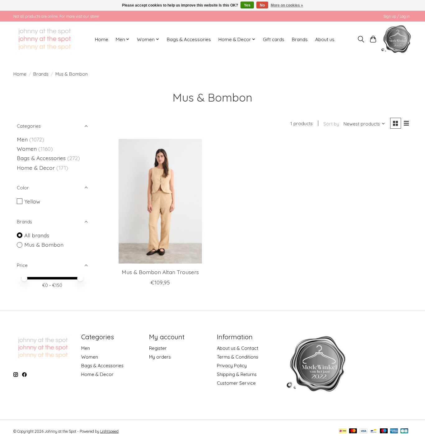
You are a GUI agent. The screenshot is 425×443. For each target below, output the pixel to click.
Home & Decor (36, 167)
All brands (36, 235)
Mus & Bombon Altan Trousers (160, 272)
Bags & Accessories (189, 39)
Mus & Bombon (43, 244)
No (262, 5)
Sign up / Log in (396, 16)
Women (27, 148)
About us (324, 39)
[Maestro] (384, 431)
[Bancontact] (373, 431)
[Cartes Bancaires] (404, 431)
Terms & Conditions (237, 357)
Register (158, 348)
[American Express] (394, 431)
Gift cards (273, 39)
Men (22, 139)
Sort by (331, 124)
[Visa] (363, 431)
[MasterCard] (353, 431)
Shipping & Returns (237, 374)
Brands (300, 39)
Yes (247, 5)
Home (101, 39)
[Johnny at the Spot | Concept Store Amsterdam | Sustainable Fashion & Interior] (44, 39)
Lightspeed (109, 431)
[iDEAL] (343, 431)
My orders (160, 357)
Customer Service (236, 383)
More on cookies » (287, 5)
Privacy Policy (232, 366)
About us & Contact (237, 348)
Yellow (32, 201)
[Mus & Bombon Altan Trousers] (160, 201)
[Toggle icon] (361, 39)
